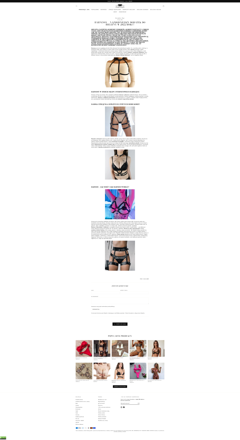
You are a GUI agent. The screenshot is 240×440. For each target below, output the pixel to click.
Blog (123, 18)
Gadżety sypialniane (80, 416)
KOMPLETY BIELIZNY (129, 9)
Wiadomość (94, 296)
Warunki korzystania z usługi (131, 313)
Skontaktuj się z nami (102, 399)
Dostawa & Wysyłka (102, 418)
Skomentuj (96, 309)
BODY (115, 12)
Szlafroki (77, 422)
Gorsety (77, 405)
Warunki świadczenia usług (103, 411)
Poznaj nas (100, 405)
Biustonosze (78, 409)
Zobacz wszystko (120, 386)
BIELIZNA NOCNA (155, 9)
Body (77, 403)
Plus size (77, 418)
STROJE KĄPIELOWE (115, 9)
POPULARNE (95, 9)
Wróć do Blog (121, 324)
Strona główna (118, 18)
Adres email (124, 290)
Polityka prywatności (120, 313)
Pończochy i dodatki (80, 420)
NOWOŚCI (104, 9)
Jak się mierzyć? (101, 403)
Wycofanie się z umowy (103, 420)
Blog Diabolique (101, 401)
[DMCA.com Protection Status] (3, 439)
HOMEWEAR (122, 12)
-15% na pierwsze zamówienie (104, 407)
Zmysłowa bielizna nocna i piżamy (83, 401)
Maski (77, 413)
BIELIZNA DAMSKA (142, 9)
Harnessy (77, 414)
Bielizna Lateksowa (79, 424)
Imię (92, 290)
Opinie (99, 409)
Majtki (77, 411)
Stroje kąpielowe (79, 407)
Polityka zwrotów (101, 413)
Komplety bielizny (79, 399)
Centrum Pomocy (101, 414)
